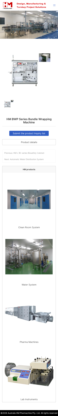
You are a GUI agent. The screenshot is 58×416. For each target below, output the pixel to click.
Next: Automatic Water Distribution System (24, 159)
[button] (3, 112)
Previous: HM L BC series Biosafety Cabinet (24, 153)
